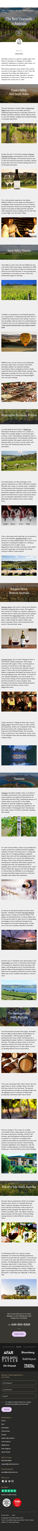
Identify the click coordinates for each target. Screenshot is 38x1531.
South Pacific (5, 1452)
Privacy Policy (5, 1515)
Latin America (6, 1441)
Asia (2, 1424)
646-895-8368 (20, 1324)
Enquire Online (19, 1334)
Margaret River (6, 607)
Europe (3, 1434)
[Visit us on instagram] (12, 1481)
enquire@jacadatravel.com (10, 1464)
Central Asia (5, 1431)
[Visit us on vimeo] (9, 1481)
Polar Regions (6, 1448)
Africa (3, 1420)
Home (3, 10)
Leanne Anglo (19, 53)
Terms (13, 1515)
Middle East (5, 1445)
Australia (18, 10)
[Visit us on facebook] (3, 1481)
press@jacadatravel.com (9, 1472)
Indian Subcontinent (7, 1438)
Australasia (10, 10)
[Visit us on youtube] (6, 1481)
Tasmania (4, 793)
